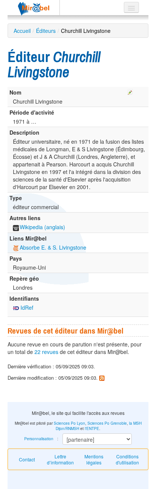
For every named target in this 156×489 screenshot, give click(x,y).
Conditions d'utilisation (127, 459)
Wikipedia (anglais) (42, 227)
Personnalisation (38, 438)
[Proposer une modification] (130, 91)
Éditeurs (46, 30)
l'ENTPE (92, 428)
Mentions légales (93, 459)
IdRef (26, 307)
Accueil (22, 30)
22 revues (46, 351)
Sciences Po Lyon (69, 423)
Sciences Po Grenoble (107, 423)
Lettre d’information (60, 459)
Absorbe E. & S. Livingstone (53, 247)
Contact (27, 459)
